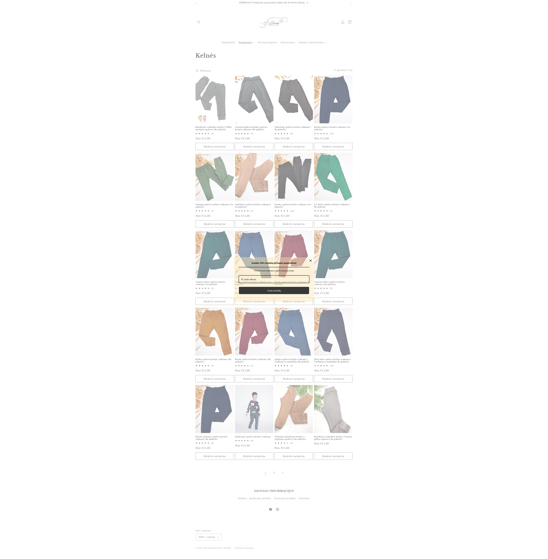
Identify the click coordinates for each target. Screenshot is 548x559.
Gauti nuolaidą (274, 290)
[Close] (310, 260)
